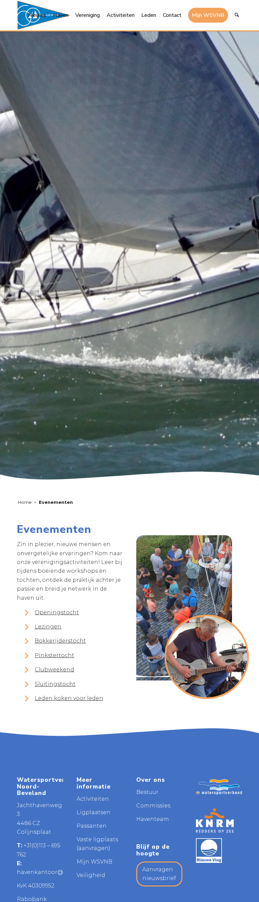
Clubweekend (54, 669)
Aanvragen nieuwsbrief (159, 873)
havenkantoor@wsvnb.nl (52, 872)
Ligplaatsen (94, 812)
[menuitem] (37, 15)
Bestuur (147, 792)
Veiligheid (91, 875)
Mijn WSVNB (94, 861)
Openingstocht (57, 612)
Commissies (153, 805)
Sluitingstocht (55, 684)
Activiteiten (93, 799)
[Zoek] (236, 15)
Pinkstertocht (54, 655)
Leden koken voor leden (69, 698)
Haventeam (152, 819)
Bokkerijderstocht (60, 641)
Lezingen (48, 626)
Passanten (92, 826)
